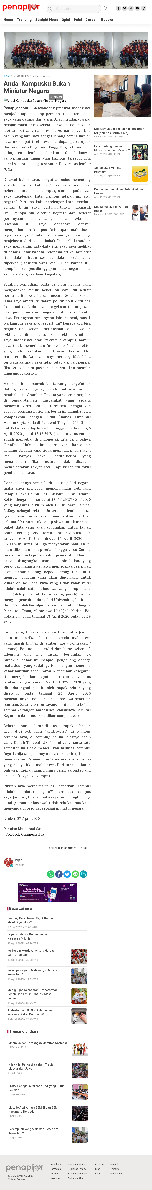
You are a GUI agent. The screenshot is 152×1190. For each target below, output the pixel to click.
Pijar (18, 860)
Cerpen (91, 19)
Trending (24, 19)
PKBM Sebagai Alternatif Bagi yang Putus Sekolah (36, 1088)
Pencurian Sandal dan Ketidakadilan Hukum (118, 191)
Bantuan (99, 1164)
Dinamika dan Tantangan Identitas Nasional (37, 1043)
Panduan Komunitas (78, 1173)
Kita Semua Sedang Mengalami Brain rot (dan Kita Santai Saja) (119, 131)
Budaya (107, 19)
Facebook (56, 1164)
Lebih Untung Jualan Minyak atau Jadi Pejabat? (112, 148)
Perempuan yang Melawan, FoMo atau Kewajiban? (34, 1131)
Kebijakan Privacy (77, 1169)
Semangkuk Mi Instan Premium (108, 170)
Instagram (56, 1169)
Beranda (114, 1164)
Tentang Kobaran (77, 1164)
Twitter (54, 1173)
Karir (97, 1173)
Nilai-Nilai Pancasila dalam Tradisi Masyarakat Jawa (31, 1066)
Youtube (55, 1178)
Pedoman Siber (76, 1178)
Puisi (78, 19)
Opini (66, 19)
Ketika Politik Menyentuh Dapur (111, 209)
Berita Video (116, 1173)
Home (8, 19)
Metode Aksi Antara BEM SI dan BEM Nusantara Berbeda (33, 1109)
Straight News (46, 19)
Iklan (97, 1169)
